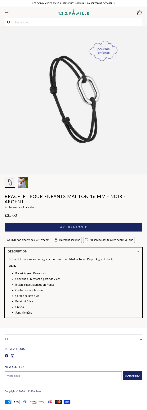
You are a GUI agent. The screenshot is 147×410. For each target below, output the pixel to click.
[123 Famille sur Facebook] (6, 356)
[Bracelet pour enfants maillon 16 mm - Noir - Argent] (73, 100)
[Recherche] (9, 22)
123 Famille (32, 391)
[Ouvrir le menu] (7, 12)
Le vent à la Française (21, 207)
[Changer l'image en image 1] (10, 182)
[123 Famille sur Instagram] (12, 356)
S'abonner (132, 375)
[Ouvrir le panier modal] (139, 12)
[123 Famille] (73, 12)
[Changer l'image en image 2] (23, 182)
